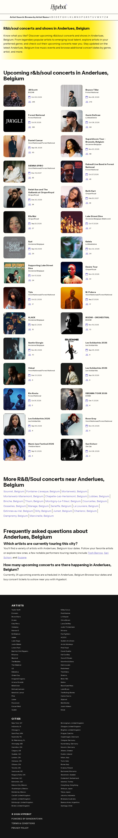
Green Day (16, 675)
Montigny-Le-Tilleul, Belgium (63, 501)
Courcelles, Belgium (95, 501)
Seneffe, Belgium (61, 506)
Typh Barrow (95, 552)
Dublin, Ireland (66, 754)
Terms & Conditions (23, 823)
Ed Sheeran (16, 634)
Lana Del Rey (66, 623)
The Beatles (16, 661)
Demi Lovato (65, 665)
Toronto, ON (16, 768)
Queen (14, 710)
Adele (14, 637)
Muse (63, 710)
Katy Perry (16, 623)
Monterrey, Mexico (19, 792)
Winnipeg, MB (17, 744)
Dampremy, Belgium (15, 515)
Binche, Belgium (13, 501)
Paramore (15, 703)
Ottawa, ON (16, 764)
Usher (14, 699)
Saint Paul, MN (17, 733)
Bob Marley (65, 703)
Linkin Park (16, 648)
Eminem (15, 613)
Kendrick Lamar (18, 692)
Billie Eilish (16, 686)
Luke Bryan (65, 689)
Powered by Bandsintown (27, 818)
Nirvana (64, 630)
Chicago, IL (16, 730)
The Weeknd (16, 665)
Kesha (63, 682)
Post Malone (65, 613)
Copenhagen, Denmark (70, 737)
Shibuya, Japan (67, 788)
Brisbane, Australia (68, 799)
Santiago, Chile (66, 806)
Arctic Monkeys (67, 644)
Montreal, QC (17, 778)
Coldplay (15, 627)
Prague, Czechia (67, 733)
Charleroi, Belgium (85, 511)
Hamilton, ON (17, 747)
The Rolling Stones (68, 692)
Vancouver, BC (17, 771)
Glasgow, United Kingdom (71, 726)
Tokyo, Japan (66, 792)
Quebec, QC (16, 754)
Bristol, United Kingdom (21, 806)
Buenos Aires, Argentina (70, 802)
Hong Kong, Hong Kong (69, 785)
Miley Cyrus (65, 610)
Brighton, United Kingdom (71, 730)
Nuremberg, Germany (69, 744)
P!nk (13, 696)
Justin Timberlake (68, 627)
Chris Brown (65, 620)
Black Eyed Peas (67, 686)
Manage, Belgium (38, 506)
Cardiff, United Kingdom (21, 795)
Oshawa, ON (17, 761)
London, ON (16, 757)
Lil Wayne (64, 617)
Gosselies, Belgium (14, 506)
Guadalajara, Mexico (20, 788)
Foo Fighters (65, 634)
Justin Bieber (16, 644)
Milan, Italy (65, 757)
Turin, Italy (65, 761)
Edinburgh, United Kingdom (22, 802)
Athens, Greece (67, 750)
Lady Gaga (16, 641)
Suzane (22, 557)
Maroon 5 (15, 630)
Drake (14, 620)
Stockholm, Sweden (68, 775)
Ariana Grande (17, 682)
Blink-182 (64, 679)
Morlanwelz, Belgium (74, 491)
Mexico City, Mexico (19, 785)
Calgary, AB (16, 750)
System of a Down (67, 641)
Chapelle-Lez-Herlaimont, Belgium (66, 496)
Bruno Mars (16, 617)
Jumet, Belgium (62, 511)
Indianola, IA (16, 726)
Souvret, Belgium (13, 491)
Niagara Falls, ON (18, 775)
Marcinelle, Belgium (42, 515)
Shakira (64, 675)
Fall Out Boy (65, 655)
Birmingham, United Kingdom (72, 723)
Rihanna (15, 655)
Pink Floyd (65, 648)
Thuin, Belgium (34, 501)
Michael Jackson (18, 689)
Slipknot (64, 699)
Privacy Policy (20, 828)
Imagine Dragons (18, 679)
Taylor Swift (16, 610)
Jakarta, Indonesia (68, 795)
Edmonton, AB (17, 782)
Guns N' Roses (66, 658)
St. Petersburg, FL (18, 740)
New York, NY (17, 723)
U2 (13, 668)
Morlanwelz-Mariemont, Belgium (23, 496)
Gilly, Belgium (43, 511)
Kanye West (16, 706)
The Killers (65, 672)
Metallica (15, 672)
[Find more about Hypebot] (59, 7)
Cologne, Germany (68, 740)
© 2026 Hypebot (22, 814)
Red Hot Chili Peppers (20, 651)
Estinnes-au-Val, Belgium (18, 511)
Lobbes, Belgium (99, 496)
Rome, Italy (65, 764)
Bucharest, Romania (68, 771)
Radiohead (65, 668)
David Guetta (66, 651)
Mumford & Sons (67, 661)
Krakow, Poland (67, 768)
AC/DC (63, 637)
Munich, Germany (68, 747)
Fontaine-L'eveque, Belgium (43, 491)
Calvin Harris (66, 696)
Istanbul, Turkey (67, 782)
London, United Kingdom (21, 799)
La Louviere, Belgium (85, 506)
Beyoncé (15, 658)
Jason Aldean (66, 706)
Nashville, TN (17, 737)
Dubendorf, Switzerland (70, 778)
